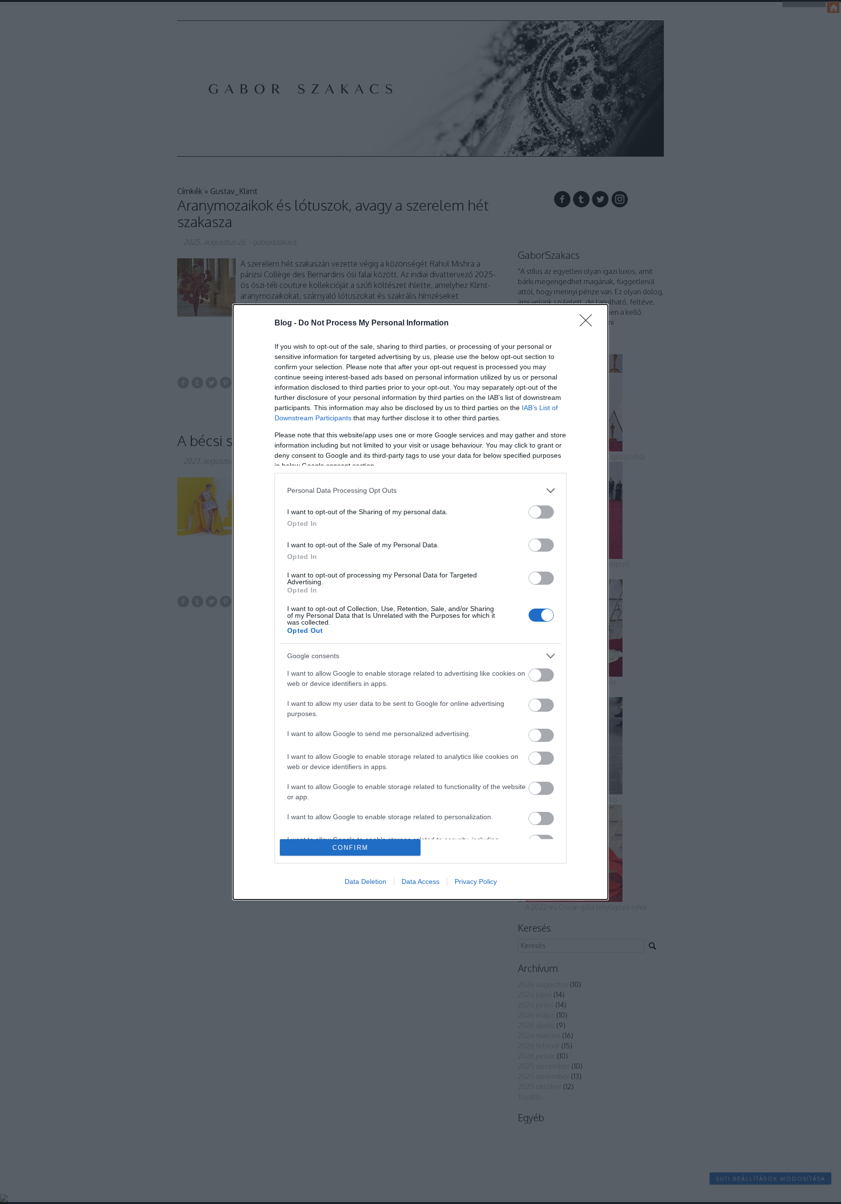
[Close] (589, 323)
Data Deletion (365, 881)
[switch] (541, 512)
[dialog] (420, 602)
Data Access (420, 881)
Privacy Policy (476, 881)
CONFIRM (350, 847)
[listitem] (420, 490)
